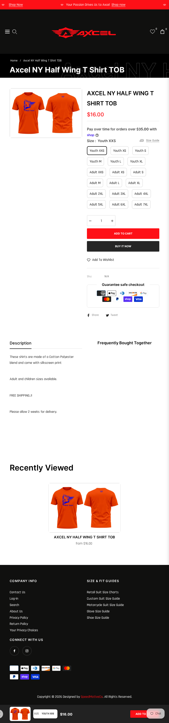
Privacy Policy (19, 617)
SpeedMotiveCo (92, 696)
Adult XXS (96, 172)
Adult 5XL (96, 204)
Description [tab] (20, 343)
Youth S (140, 150)
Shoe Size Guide (98, 617)
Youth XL (136, 161)
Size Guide (152, 140)
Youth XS (119, 150)
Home (14, 61)
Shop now (122, 4)
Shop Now (20, 4)
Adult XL (134, 183)
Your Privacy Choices (24, 630)
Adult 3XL (119, 193)
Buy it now (123, 246)
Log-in (14, 598)
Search (14, 605)
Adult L (114, 183)
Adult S (138, 172)
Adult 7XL (141, 204)
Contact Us (17, 592)
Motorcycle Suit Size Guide (105, 605)
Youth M (95, 161)
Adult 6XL (119, 204)
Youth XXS (97, 150)
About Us (16, 611)
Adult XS (118, 172)
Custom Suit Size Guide (103, 598)
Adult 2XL (96, 193)
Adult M (95, 183)
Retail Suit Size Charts (103, 592)
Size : (101, 141)
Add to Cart (145, 714)
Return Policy (19, 624)
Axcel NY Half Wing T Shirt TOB (84, 537)
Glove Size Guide (98, 611)
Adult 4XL (141, 193)
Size (36, 713)
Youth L (115, 161)
